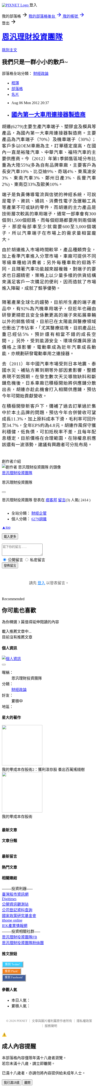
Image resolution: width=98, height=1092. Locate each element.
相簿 (15, 83)
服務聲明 (51, 1026)
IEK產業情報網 (14, 926)
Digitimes (9, 899)
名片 (15, 94)
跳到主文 (9, 50)
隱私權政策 (84, 1021)
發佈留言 (10, 565)
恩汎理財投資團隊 (32, 37)
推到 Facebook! (14, 977)
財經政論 (41, 74)
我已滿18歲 (12, 1082)
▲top (6, 527)
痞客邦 (51, 500)
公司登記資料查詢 (17, 910)
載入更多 (10, 536)
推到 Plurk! (11, 971)
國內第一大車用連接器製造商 (48, 114)
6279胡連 (39, 519)
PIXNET (22, 1021)
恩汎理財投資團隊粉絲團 (23, 943)
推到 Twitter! (12, 964)
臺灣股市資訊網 (15, 894)
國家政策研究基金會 (19, 916)
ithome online (12, 920)
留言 (62, 500)
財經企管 (39, 513)
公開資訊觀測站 (15, 904)
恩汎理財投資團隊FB (19, 937)
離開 (27, 1082)
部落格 (17, 89)
